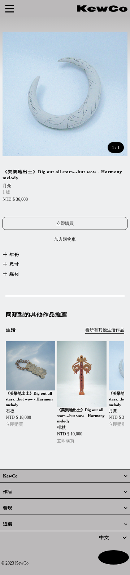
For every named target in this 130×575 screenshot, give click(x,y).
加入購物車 (65, 239)
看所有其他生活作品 (104, 329)
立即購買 (65, 223)
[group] (30, 384)
